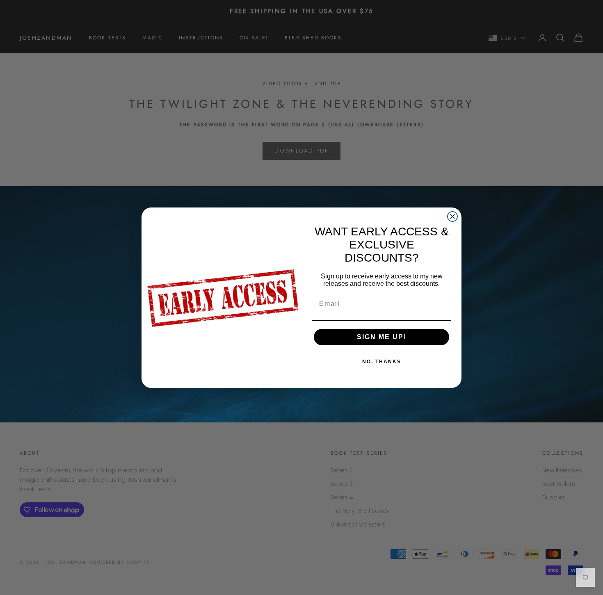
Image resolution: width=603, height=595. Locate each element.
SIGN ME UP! (382, 336)
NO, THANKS (381, 362)
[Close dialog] (452, 216)
